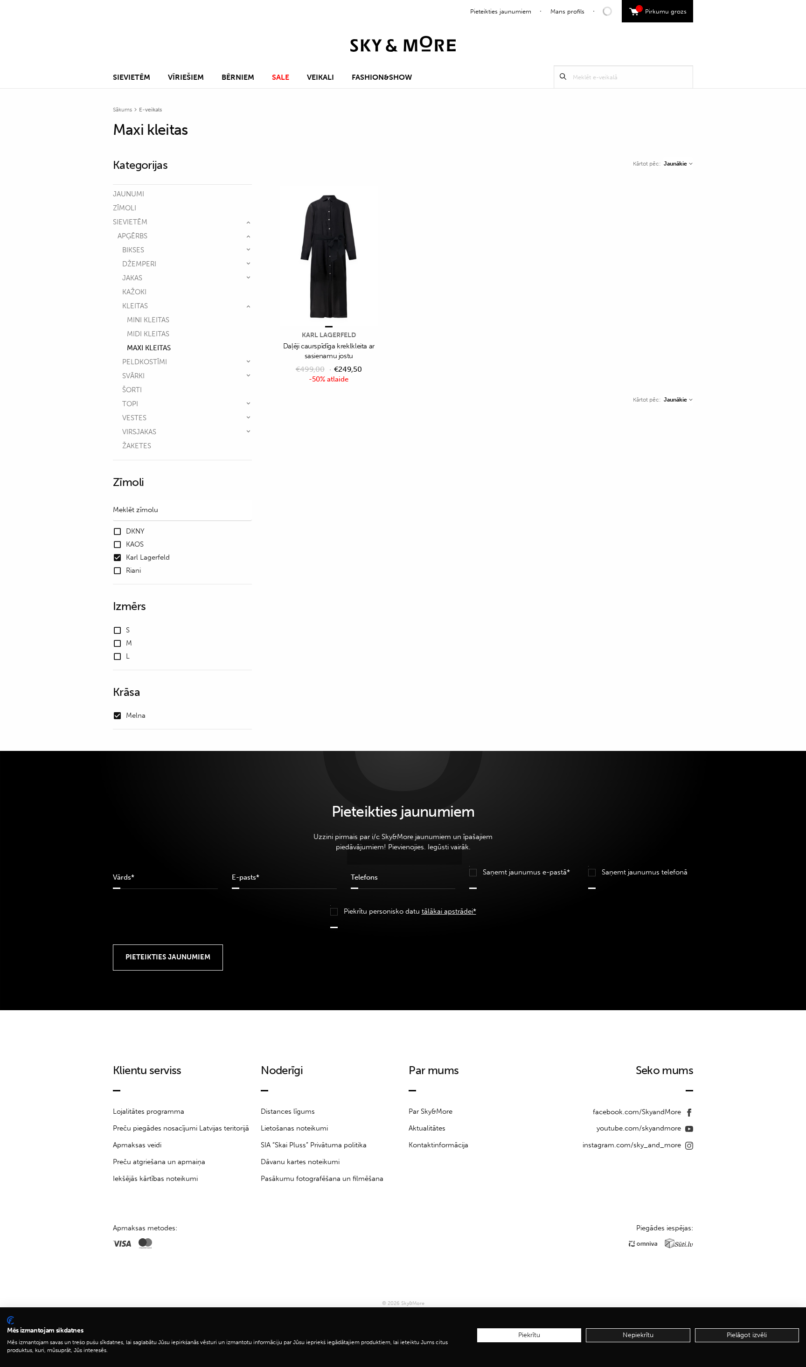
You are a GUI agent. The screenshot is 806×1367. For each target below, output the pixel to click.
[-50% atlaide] (329, 256)
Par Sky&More (430, 1111)
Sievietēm (131, 77)
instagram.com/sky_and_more (633, 1145)
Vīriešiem (186, 77)
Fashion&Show (382, 77)
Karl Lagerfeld (329, 335)
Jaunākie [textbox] (675, 163)
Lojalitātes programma (148, 1111)
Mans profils (567, 11)
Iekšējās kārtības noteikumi (155, 1178)
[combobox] (678, 163)
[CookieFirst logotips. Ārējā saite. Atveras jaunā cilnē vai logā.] (10, 1320)
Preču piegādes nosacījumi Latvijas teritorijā (181, 1128)
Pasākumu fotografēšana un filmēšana (322, 1178)
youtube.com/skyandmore (640, 1128)
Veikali (320, 77)
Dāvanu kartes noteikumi (300, 1162)
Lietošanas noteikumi (294, 1128)
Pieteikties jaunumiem (500, 11)
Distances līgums (288, 1111)
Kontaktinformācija (438, 1145)
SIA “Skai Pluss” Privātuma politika (314, 1145)
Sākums (122, 109)
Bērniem (238, 77)
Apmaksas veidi (137, 1145)
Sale (280, 77)
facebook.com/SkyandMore (638, 1112)
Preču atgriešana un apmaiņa (159, 1162)
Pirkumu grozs (662, 10)
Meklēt (563, 76)
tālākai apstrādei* (449, 911)
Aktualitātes (427, 1128)
